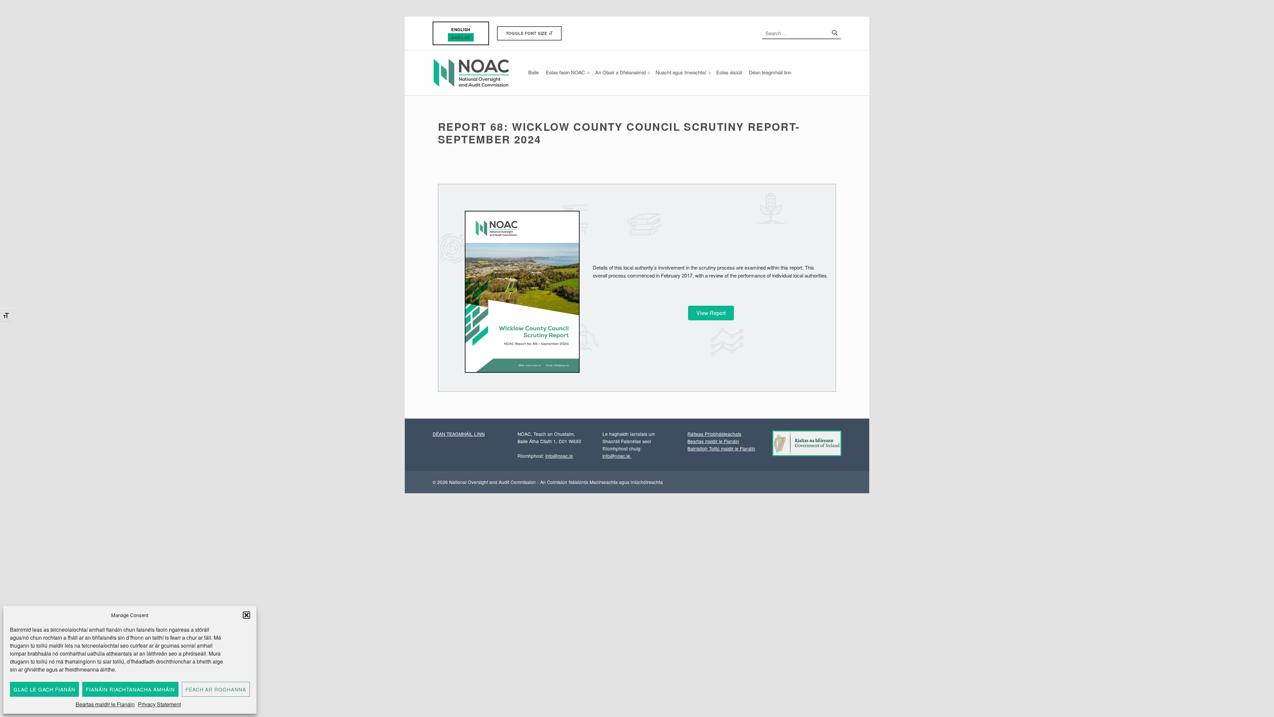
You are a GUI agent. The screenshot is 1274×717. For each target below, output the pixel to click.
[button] (246, 615)
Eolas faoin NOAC (565, 72)
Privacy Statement (159, 704)
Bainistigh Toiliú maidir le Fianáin (721, 448)
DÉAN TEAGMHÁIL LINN (459, 434)
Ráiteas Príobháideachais (714, 434)
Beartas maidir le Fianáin (105, 704)
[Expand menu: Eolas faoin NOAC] (588, 73)
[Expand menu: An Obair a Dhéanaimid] (649, 73)
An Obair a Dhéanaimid (620, 72)
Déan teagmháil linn (770, 72)
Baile (533, 72)
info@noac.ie (559, 455)
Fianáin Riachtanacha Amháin (130, 689)
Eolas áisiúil (729, 72)
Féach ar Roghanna (215, 689)
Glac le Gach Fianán (44, 689)
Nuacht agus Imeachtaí (681, 72)
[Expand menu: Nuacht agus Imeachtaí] (709, 73)
